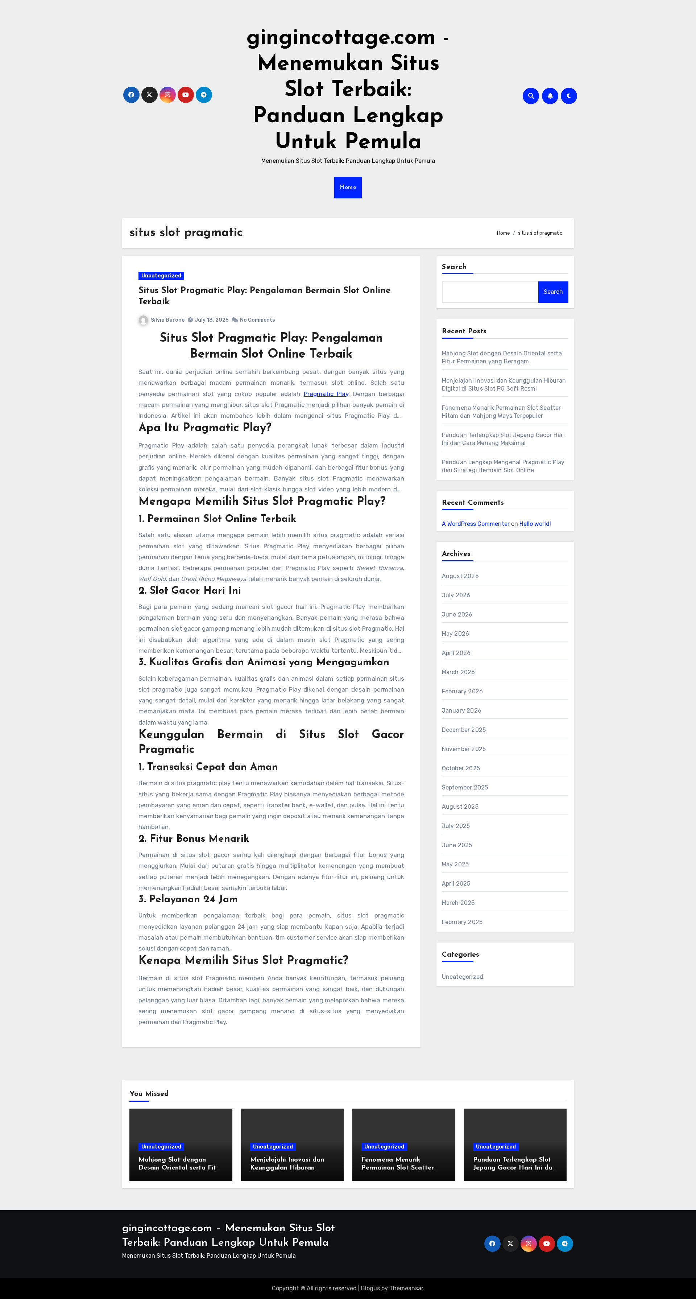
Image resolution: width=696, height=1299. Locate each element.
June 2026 (457, 614)
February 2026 (462, 691)
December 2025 (464, 729)
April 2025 (456, 883)
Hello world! (535, 523)
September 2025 (465, 787)
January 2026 (461, 710)
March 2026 (458, 672)
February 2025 (462, 922)
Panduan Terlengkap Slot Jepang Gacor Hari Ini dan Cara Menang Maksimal (514, 1168)
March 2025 (458, 902)
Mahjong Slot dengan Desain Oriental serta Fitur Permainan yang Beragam (180, 1168)
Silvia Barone (168, 320)
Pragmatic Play (326, 393)
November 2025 (464, 749)
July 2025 (456, 825)
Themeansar (406, 1288)
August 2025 (460, 806)
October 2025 (461, 768)
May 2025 (455, 864)
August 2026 (460, 576)
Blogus (370, 1288)
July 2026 (456, 595)
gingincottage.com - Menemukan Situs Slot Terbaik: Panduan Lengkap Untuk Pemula (348, 91)
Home (348, 187)
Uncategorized (161, 276)
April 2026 (456, 653)
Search (454, 267)
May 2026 (455, 633)
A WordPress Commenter (476, 523)
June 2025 (457, 845)
